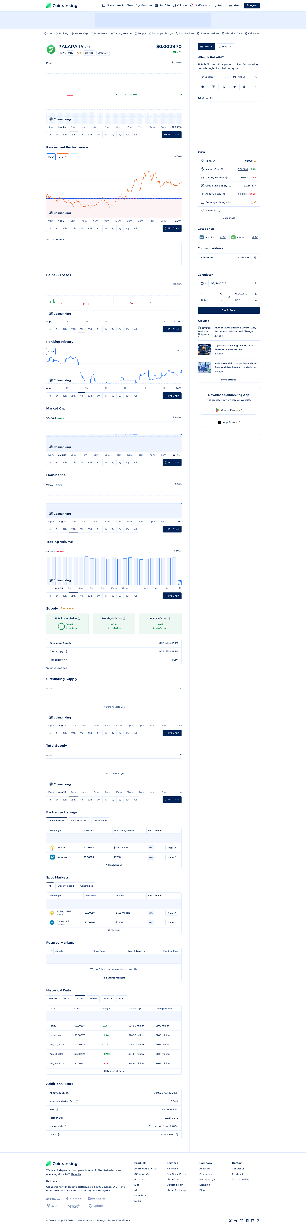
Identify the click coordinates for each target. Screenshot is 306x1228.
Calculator (254, 33)
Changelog (205, 1174)
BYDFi (116, 1186)
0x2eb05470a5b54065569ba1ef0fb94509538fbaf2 (245, 257)
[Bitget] (96, 1198)
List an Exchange (176, 1190)
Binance (106, 1186)
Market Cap (81, 33)
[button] (212, 237)
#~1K (255, 237)
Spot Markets (186, 33)
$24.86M (243, 169)
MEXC (97, 1186)
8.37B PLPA (250, 185)
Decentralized (79, 820)
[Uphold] (96, 1206)
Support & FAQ (240, 1179)
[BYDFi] (53, 1206)
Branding (204, 1184)
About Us (76, 1174)
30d (90, 134)
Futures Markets (209, 33)
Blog (202, 1190)
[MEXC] (53, 1199)
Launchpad (140, 1195)
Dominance (101, 33)
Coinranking (65, 5)
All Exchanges (57, 820)
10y (127, 134)
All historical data (114, 1071)
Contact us (238, 1168)
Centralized (100, 820)
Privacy (100, 1220)
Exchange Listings (162, 33)
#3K (70, 52)
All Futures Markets (114, 977)
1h (50, 134)
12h (65, 134)
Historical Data (233, 33)
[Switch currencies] (229, 297)
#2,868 (249, 160)
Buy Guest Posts (176, 1174)
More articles (228, 379)
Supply (142, 33)
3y (113, 134)
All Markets (113, 930)
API (136, 1190)
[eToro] (74, 1206)
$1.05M (244, 177)
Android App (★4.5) (145, 1168)
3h (57, 134)
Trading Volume (122, 33)
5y (120, 134)
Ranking (63, 33)
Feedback (238, 1174)
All (135, 134)
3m (98, 134)
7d (81, 134)
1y (106, 134)
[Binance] (74, 1198)
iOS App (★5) (141, 1174)
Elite (136, 1184)
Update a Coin (175, 1184)
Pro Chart (139, 1179)
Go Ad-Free (57, 239)
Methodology (207, 1179)
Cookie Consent (85, 1220)
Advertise (172, 1168)
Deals (137, 1200)
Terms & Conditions (119, 1220)
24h (73, 134)
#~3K (223, 237)
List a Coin (173, 1179)
